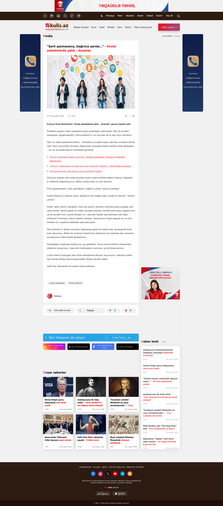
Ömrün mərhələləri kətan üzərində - (87, 159)
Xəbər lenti (150, 341)
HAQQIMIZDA (85, 467)
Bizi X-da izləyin (126, 347)
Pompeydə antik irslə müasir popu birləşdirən (76, 171)
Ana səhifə (167, 36)
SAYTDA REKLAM (117, 467)
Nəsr (120, 15)
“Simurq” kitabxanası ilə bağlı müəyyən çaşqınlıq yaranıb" (90, 166)
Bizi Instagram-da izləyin (55, 346)
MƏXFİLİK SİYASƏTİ (135, 467)
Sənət (140, 15)
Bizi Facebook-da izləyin (104, 346)
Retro (128, 27)
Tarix (119, 27)
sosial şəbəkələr (57, 283)
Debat (150, 15)
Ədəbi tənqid (81, 27)
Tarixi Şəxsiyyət (143, 27)
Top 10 (169, 15)
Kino (93, 27)
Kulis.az (57, 296)
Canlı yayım (168, 27)
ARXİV (104, 467)
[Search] (178, 16)
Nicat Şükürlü (75, 283)
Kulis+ (159, 15)
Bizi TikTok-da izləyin (79, 347)
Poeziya (110, 15)
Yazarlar (130, 15)
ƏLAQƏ (96, 467)
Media (110, 27)
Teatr (102, 27)
